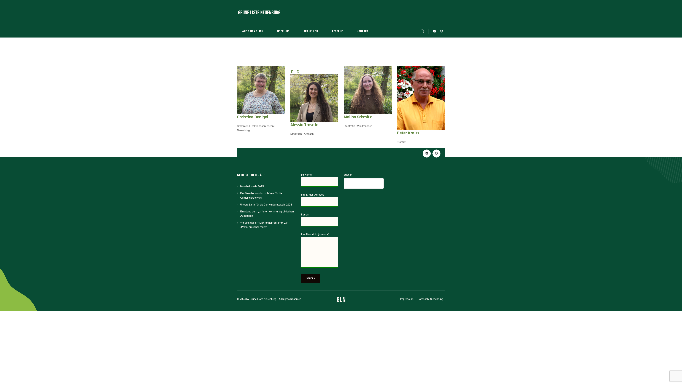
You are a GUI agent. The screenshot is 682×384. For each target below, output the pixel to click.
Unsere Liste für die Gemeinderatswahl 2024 (266, 204)
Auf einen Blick (252, 31)
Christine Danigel (252, 117)
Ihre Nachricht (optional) (315, 234)
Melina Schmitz (358, 117)
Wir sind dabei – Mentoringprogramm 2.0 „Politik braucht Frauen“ (264, 225)
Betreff (305, 214)
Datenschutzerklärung (430, 299)
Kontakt (363, 31)
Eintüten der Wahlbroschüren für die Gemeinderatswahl (261, 195)
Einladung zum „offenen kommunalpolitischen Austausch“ (267, 213)
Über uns (283, 31)
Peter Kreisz (408, 133)
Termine (337, 31)
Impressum (406, 299)
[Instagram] (298, 71)
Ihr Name (306, 174)
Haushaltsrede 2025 (252, 186)
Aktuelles (311, 31)
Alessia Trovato (304, 125)
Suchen (348, 174)
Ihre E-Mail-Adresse (312, 194)
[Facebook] (292, 71)
